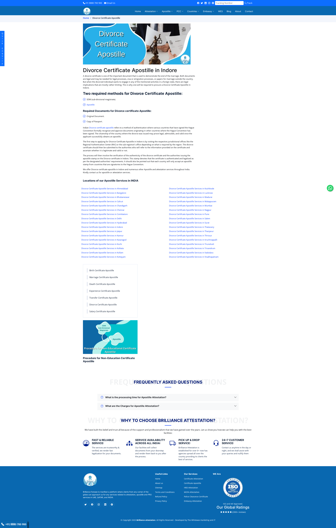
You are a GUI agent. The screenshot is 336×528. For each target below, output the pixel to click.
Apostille (90, 104)
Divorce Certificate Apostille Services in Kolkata (102, 248)
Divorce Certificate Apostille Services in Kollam (102, 252)
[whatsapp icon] (330, 188)
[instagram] (209, 3)
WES (220, 11)
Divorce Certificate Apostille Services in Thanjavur (191, 231)
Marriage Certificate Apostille (103, 277)
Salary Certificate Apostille (102, 311)
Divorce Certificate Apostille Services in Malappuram (192, 201)
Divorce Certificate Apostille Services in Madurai (190, 197)
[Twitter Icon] (85, 504)
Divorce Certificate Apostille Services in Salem (189, 218)
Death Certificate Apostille (102, 284)
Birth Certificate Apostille (101, 270)
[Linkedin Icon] (105, 504)
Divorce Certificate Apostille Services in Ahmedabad (104, 188)
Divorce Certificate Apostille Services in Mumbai (190, 205)
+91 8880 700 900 (93, 3)
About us (159, 483)
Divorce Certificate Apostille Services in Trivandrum (192, 248)
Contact (249, 11)
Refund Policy (161, 497)
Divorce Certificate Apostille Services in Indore (102, 227)
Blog (229, 11)
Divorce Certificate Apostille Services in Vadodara (191, 252)
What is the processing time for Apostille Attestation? (135, 397)
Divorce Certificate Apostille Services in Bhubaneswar (105, 197)
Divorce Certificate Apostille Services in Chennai (102, 210)
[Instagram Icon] (98, 504)
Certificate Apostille (192, 483)
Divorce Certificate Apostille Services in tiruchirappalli (193, 239)
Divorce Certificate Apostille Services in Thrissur (190, 235)
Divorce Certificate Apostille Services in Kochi (101, 244)
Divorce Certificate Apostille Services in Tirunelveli (191, 244)
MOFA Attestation (191, 492)
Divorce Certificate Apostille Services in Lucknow (191, 193)
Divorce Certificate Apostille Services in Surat (189, 222)
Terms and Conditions (165, 492)
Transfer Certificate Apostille (103, 297)
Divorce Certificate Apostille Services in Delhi (101, 218)
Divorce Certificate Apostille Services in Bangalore (103, 193)
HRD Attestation (191, 488)
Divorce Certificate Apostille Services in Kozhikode (191, 188)
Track (249, 3)
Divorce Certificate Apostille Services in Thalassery (191, 227)
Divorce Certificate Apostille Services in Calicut (102, 201)
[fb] (198, 3)
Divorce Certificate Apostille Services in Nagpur (190, 210)
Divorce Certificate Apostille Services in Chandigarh (104, 205)
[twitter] (202, 3)
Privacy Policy (161, 501)
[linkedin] (205, 3)
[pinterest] (213, 3)
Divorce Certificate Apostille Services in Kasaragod (103, 239)
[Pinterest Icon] (111, 504)
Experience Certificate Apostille (104, 290)
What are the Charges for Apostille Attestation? (132, 406)
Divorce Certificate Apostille (103, 304)
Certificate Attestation (193, 479)
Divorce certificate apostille (101, 127)
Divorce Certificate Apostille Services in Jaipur (101, 231)
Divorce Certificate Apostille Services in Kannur (102, 235)
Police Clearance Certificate (196, 497)
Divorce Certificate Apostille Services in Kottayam (103, 256)
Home (138, 11)
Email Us (110, 3)
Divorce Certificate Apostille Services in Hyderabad (104, 222)
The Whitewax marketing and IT (201, 520)
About (238, 11)
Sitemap (158, 488)
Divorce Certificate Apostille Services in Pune (189, 214)
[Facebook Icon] (92, 504)
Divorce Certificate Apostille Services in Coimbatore (104, 214)
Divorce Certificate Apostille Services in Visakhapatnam (194, 256)
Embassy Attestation (193, 501)
